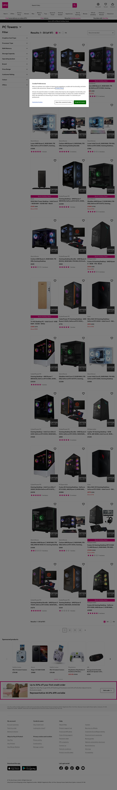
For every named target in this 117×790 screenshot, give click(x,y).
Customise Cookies (37, 102)
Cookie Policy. (59, 88)
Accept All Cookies (80, 102)
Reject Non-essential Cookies (63, 102)
